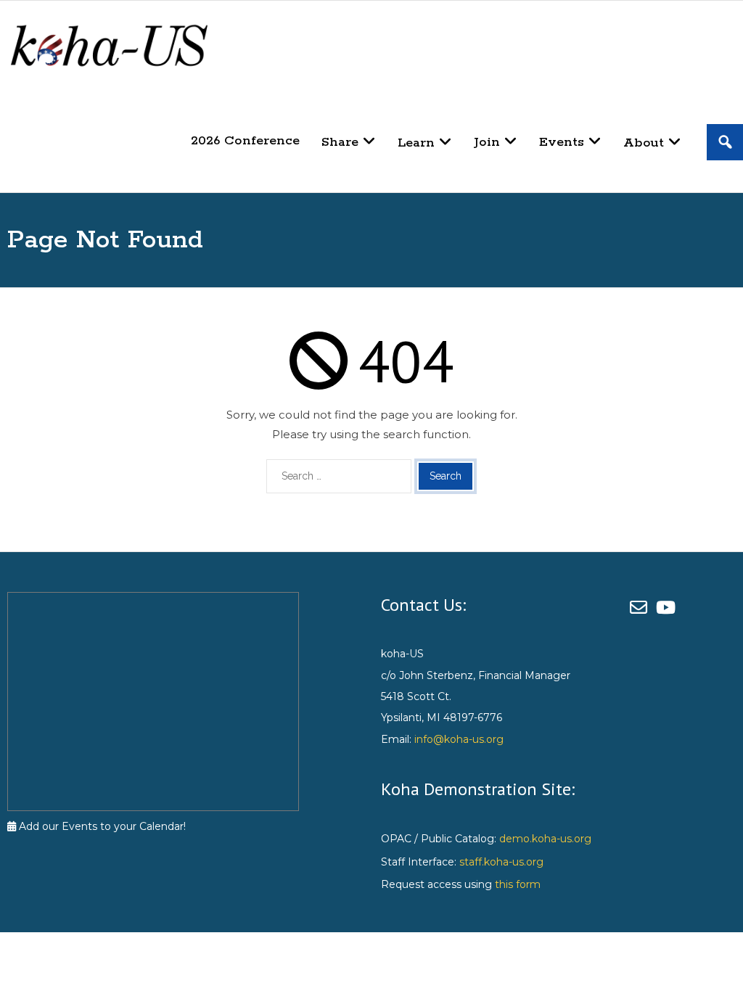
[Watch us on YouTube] (668, 607)
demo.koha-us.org (545, 838)
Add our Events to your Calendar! (101, 826)
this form (518, 884)
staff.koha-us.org (501, 861)
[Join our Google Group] (643, 607)
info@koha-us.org (459, 739)
